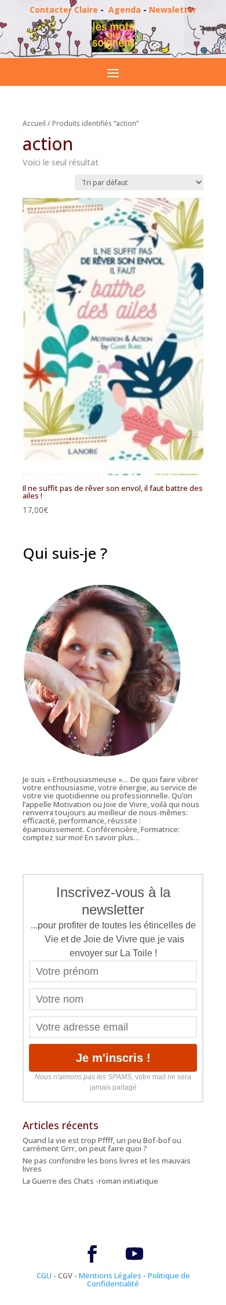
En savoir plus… (112, 837)
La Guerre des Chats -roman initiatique (90, 1181)
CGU (44, 1275)
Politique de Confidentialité (138, 1279)
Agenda (124, 9)
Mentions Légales (110, 1275)
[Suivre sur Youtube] (134, 1254)
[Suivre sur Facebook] (92, 1254)
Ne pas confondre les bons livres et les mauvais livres (107, 1164)
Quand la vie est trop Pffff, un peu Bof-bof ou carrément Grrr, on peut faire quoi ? (102, 1144)
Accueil (34, 123)
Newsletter (172, 9)
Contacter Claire (64, 9)
